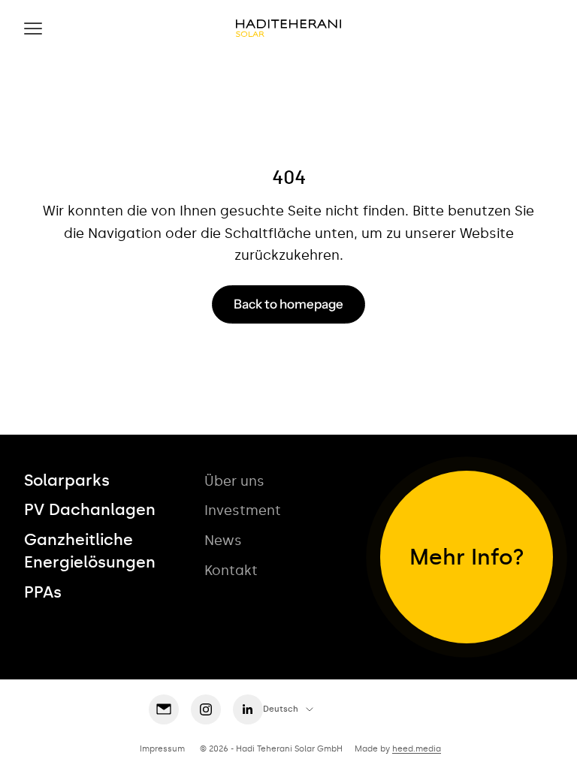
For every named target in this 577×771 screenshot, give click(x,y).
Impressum (162, 749)
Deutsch (280, 709)
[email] (164, 709)
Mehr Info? (466, 557)
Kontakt (231, 570)
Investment (242, 510)
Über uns (234, 481)
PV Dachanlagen (90, 510)
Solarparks (67, 480)
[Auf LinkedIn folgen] (248, 709)
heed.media (416, 749)
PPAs (43, 592)
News (223, 540)
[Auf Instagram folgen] (206, 709)
